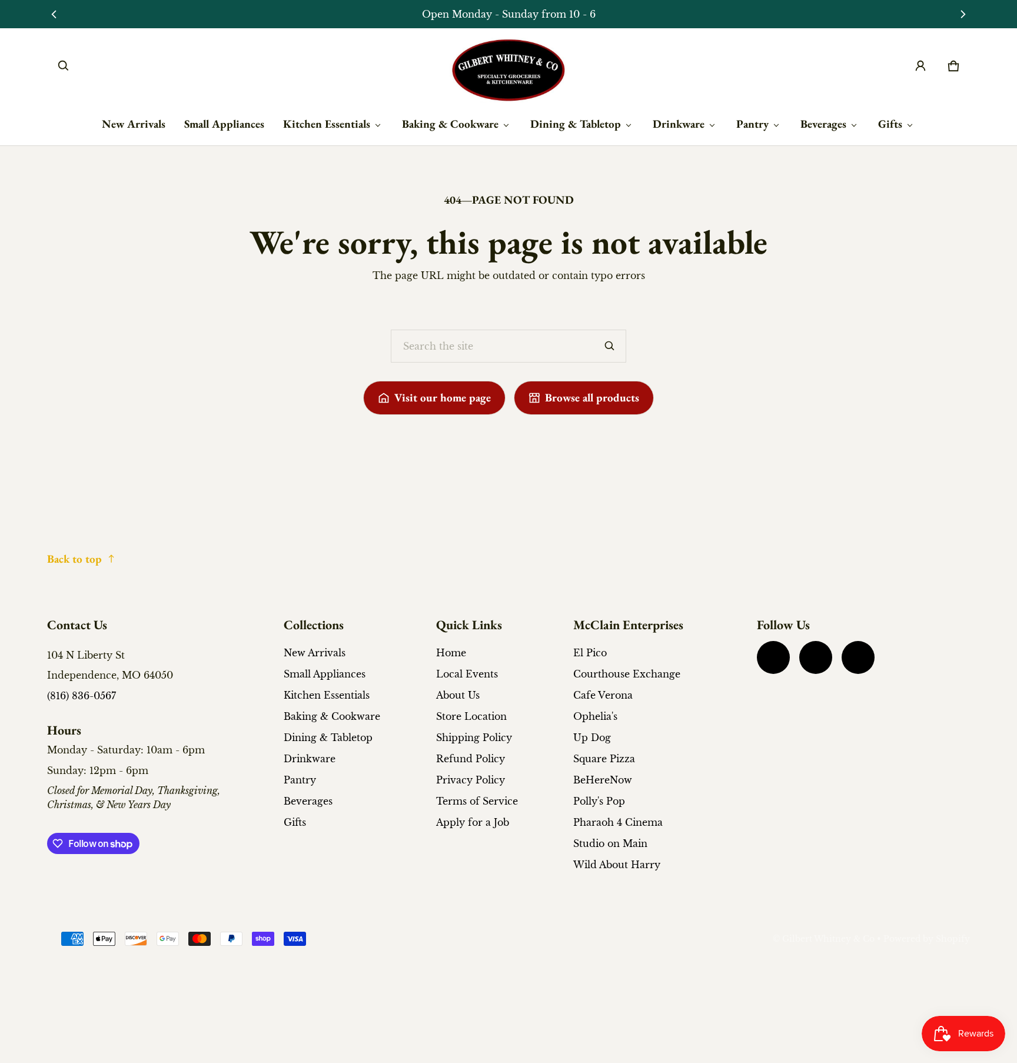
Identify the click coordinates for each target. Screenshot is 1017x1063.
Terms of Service (477, 801)
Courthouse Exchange (626, 674)
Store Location (471, 716)
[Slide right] (963, 14)
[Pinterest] (858, 657)
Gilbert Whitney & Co (828, 939)
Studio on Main (610, 843)
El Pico (590, 653)
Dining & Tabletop (575, 124)
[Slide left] (54, 14)
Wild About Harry (616, 865)
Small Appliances (224, 124)
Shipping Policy (474, 737)
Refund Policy (470, 759)
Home (451, 653)
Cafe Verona (603, 695)
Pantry (752, 124)
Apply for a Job (472, 822)
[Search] (609, 346)
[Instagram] (815, 657)
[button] (63, 65)
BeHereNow (602, 780)
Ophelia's (595, 716)
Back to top (74, 559)
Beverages (823, 124)
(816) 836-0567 (81, 696)
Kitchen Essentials (326, 124)
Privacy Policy (470, 780)
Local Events (467, 674)
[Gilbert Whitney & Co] (508, 70)
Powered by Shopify (926, 939)
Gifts (890, 124)
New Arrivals (133, 124)
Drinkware (678, 124)
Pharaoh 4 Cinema (618, 822)
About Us (458, 695)
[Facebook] (773, 657)
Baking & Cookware (450, 124)
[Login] (920, 65)
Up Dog (592, 737)
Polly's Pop (599, 801)
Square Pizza (604, 759)
